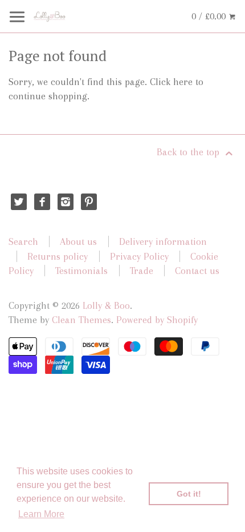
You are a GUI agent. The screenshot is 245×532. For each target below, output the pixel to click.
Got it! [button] (189, 493)
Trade (141, 270)
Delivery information (163, 241)
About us (78, 241)
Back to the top (189, 152)
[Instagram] (66, 202)
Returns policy (57, 256)
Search (23, 241)
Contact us (197, 270)
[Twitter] (19, 202)
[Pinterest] (89, 202)
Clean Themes (81, 319)
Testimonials (81, 270)
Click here (171, 81)
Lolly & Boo (106, 305)
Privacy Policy (139, 256)
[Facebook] (42, 202)
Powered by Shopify (157, 319)
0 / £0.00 (209, 16)
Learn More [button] (41, 514)
